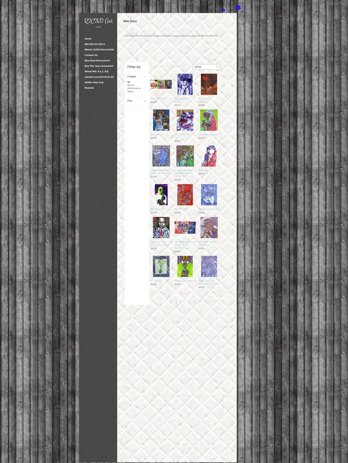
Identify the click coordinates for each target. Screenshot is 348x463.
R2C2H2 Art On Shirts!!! (134, 90)
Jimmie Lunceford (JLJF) (99, 76)
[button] (238, 6)
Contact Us (91, 54)
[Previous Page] (170, 302)
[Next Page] (200, 302)
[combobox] (206, 67)
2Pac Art (131, 85)
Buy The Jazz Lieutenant (99, 65)
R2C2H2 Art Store (95, 43)
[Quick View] (161, 84)
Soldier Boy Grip (94, 82)
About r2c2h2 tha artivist (99, 49)
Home (88, 38)
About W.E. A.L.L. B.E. (97, 71)
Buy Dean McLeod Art (97, 60)
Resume (89, 87)
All (128, 82)
